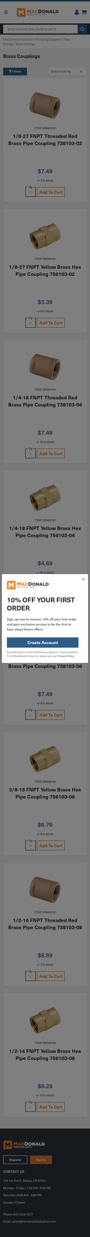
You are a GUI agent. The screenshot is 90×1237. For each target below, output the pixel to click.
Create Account (42, 642)
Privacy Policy (65, 656)
